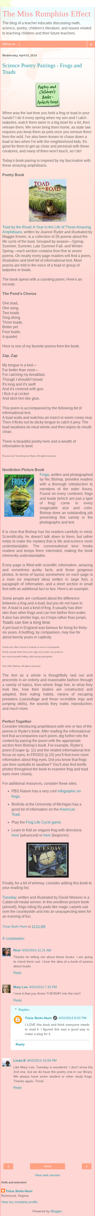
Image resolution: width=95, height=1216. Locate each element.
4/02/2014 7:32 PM (43, 987)
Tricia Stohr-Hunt (38, 1018)
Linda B (19, 1060)
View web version (47, 1175)
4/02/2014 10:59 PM (42, 1060)
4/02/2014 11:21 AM (36, 950)
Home (47, 1166)
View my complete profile (19, 1202)
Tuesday (9, 897)
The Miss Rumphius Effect (46, 13)
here (15, 835)
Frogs (44, 475)
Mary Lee (20, 987)
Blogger (56, 1211)
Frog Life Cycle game (43, 822)
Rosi (17, 950)
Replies (23, 1009)
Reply (17, 972)
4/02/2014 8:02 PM (72, 1018)
